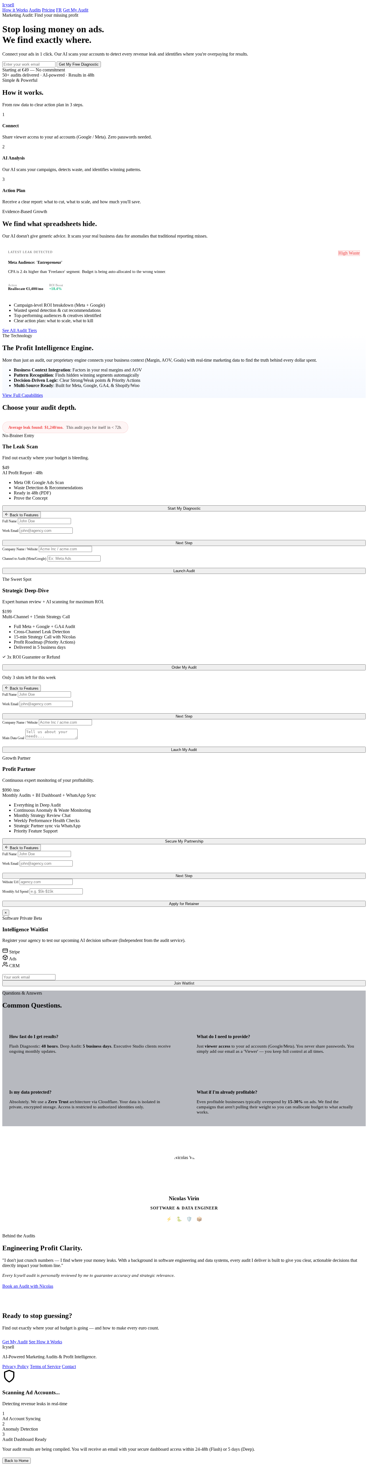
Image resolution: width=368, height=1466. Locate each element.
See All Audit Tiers (19, 330)
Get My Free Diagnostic (79, 64)
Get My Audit (75, 9)
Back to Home (16, 1461)
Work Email (10, 531)
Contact (69, 1366)
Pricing (48, 9)
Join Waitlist (184, 983)
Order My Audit (184, 667)
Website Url (10, 882)
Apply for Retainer (184, 904)
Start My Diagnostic (184, 508)
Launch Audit (184, 571)
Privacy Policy (15, 1366)
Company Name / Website (20, 549)
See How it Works (45, 1341)
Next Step (184, 543)
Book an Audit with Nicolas (27, 1286)
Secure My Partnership (184, 841)
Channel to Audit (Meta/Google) (24, 559)
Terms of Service (45, 1366)
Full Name (9, 521)
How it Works (15, 9)
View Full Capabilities (22, 395)
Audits (35, 9)
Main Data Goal (13, 738)
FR (59, 9)
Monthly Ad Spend (15, 892)
